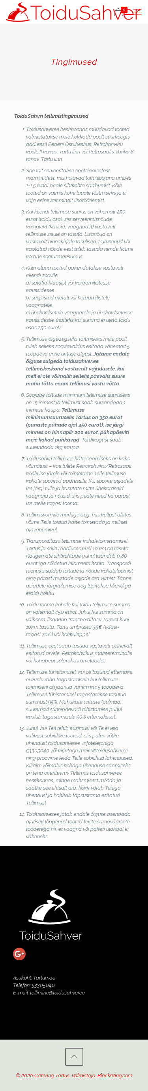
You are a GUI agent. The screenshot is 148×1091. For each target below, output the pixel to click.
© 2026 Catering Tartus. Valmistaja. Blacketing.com (74, 1075)
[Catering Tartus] (73, 12)
